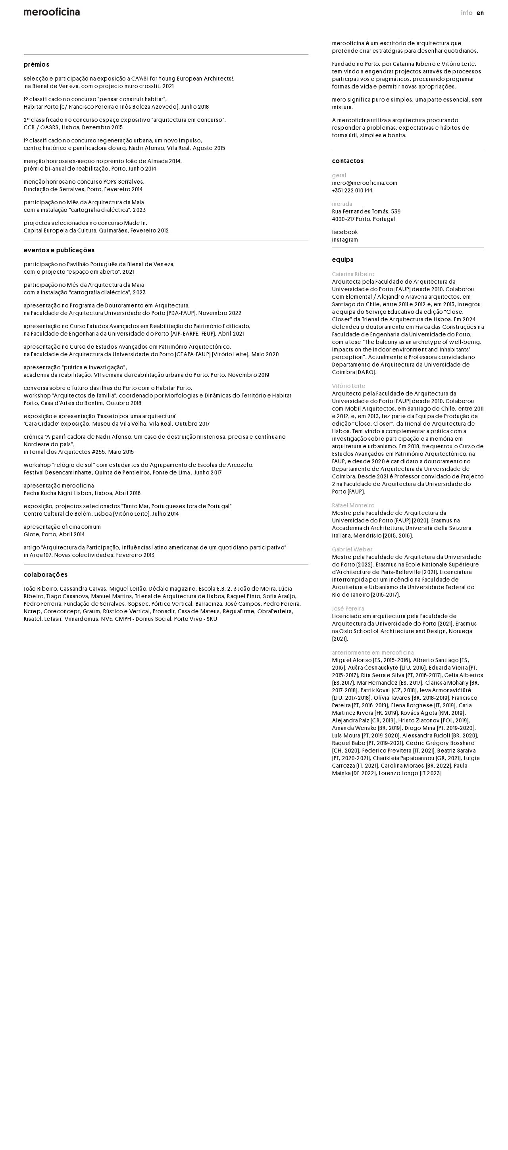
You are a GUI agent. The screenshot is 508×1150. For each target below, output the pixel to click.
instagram (345, 239)
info (467, 13)
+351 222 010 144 (352, 190)
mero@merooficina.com (365, 183)
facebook (345, 232)
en (481, 13)
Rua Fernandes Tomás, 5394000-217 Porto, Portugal (366, 215)
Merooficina (52, 12)
